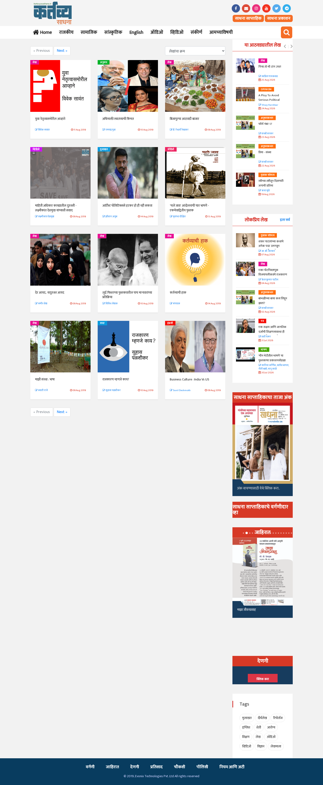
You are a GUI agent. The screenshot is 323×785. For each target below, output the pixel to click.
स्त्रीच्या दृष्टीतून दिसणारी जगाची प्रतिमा (271, 183)
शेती (258, 727)
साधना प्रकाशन (278, 18)
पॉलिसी (202, 767)
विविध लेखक (111, 303)
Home (45, 32)
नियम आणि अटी (231, 767)
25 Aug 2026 (268, 80)
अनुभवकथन (267, 118)
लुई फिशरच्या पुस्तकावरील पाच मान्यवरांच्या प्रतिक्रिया (127, 295)
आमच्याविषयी (221, 32)
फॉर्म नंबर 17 (265, 123)
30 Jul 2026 (267, 373)
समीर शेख (42, 303)
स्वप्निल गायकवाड (269, 76)
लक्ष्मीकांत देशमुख (46, 216)
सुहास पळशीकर (113, 390)
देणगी (134, 767)
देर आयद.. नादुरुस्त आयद (49, 292)
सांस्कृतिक (113, 32)
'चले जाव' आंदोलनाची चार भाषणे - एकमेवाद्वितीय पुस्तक (189, 208)
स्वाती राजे (43, 390)
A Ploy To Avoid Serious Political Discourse (269, 100)
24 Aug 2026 (268, 108)
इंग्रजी (170, 323)
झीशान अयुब (111, 216)
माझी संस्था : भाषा (45, 379)
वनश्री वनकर (267, 133)
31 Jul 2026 (267, 340)
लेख (35, 62)
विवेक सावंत (44, 130)
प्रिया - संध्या (264, 152)
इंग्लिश (246, 727)
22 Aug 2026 (268, 166)
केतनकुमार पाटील (269, 280)
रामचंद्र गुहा (110, 130)
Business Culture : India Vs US (189, 379)
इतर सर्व (285, 219)
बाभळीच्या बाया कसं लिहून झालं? (273, 301)
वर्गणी (90, 767)
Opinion (266, 89)
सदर (102, 323)
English (136, 32)
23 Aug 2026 (268, 137)
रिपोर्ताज (278, 718)
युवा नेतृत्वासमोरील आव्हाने (50, 119)
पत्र (262, 321)
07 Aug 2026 (268, 255)
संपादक (176, 303)
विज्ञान (260, 746)
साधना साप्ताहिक (248, 18)
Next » (62, 51)
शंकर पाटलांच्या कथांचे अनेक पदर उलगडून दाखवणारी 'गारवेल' (271, 246)
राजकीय (66, 32)
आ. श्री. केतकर (268, 251)
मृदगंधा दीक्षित (179, 216)
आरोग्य (271, 727)
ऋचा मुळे (265, 190)
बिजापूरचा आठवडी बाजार (184, 119)
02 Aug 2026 (268, 312)
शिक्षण (245, 737)
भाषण (264, 350)
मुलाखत (104, 149)
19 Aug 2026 (268, 194)
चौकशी (179, 767)
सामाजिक (89, 32)
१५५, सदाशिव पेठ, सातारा (251, 611)
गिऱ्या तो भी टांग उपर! (269, 66)
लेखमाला (276, 746)
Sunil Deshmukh (181, 390)
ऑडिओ (156, 32)
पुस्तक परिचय (268, 175)
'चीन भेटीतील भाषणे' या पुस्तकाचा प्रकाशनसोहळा (272, 358)
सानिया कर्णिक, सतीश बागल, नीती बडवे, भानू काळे (273, 367)
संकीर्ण (196, 32)
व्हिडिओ (176, 32)
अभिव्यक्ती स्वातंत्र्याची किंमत (118, 119)
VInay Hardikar (269, 105)
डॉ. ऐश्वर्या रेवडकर (180, 130)
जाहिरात (112, 767)
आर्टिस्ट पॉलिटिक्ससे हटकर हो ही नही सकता (127, 205)
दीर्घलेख (262, 718)
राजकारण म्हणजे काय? (115, 379)
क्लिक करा (263, 679)
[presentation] (285, 46)
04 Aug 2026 (268, 283)
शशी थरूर (266, 337)
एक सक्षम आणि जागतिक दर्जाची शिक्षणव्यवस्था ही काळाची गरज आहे (272, 331)
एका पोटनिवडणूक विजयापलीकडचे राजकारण (272, 272)
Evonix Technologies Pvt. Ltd (154, 776)
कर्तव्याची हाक (178, 292)
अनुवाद (103, 62)
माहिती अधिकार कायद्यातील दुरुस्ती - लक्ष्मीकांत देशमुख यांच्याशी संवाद (56, 208)
